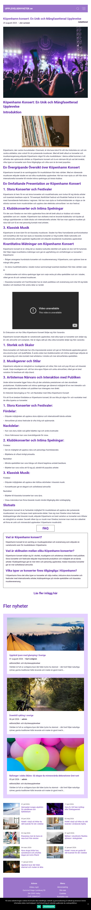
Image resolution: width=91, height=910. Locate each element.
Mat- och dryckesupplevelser (28, 663)
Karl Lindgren (31, 659)
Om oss (62, 890)
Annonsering (62, 887)
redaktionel (83, 22)
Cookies (62, 893)
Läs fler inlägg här (45, 593)
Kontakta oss (62, 897)
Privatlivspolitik (49, 906)
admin (24, 719)
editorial (12, 663)
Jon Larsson (24, 23)
